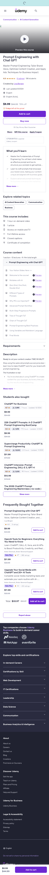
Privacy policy (8, 823)
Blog (5, 755)
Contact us (7, 751)
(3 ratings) (21, 78)
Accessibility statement (12, 819)
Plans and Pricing (10, 784)
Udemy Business (10, 806)
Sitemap (6, 827)
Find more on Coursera (12, 763)
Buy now (24, 121)
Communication (10, 19)
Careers (6, 747)
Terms (5, 831)
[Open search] (36, 11)
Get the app (8, 776)
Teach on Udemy (10, 780)
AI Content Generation (29, 19)
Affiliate (6, 788)
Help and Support (10, 792)
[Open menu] (5, 11)
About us (6, 743)
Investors (7, 759)
